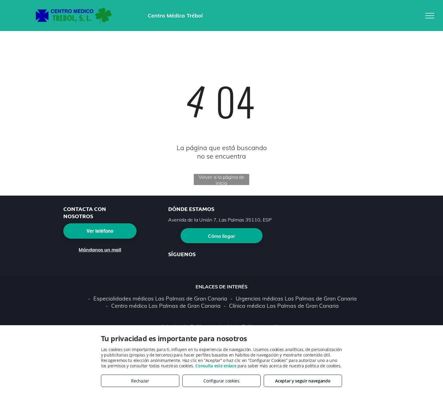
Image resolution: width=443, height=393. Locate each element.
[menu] (430, 16)
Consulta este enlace (215, 366)
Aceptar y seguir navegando (302, 381)
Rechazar (140, 381)
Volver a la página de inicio (221, 179)
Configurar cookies (221, 381)
